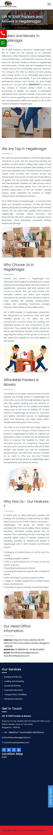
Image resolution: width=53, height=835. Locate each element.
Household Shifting (12, 685)
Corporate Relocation (13, 690)
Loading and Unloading (14, 681)
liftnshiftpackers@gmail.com (17, 737)
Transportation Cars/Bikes (15, 694)
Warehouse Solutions (13, 699)
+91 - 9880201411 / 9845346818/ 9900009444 (24, 732)
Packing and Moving (12, 677)
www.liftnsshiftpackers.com (16, 742)
